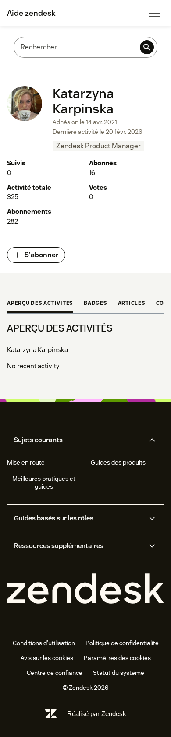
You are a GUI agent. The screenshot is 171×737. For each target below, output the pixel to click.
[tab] (40, 304)
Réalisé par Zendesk (96, 713)
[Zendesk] (85, 588)
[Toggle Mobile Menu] (154, 13)
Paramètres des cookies (117, 658)
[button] (78, 440)
